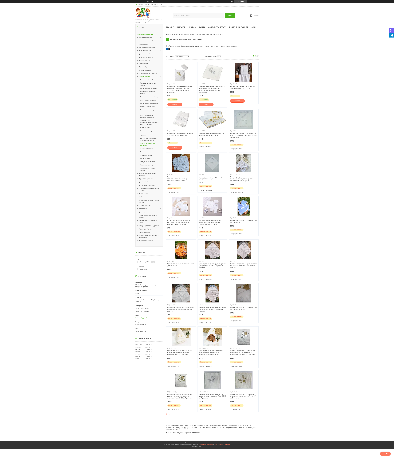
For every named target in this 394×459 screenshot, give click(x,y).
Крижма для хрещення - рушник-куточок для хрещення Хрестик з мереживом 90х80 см (212, 265)
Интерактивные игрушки (147, 185)
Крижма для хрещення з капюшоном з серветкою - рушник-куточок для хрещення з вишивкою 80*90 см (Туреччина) (180, 89)
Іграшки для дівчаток (145, 37)
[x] (169, 49)
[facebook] (167, 49)
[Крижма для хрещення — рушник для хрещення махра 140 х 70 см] (243, 72)
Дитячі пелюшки (145, 127)
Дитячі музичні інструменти (148, 73)
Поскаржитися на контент (205, 444)
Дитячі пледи (144, 152)
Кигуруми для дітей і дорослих (149, 226)
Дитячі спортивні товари (147, 54)
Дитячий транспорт (145, 70)
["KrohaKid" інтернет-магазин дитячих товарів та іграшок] (153, 13)
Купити (174, 104)
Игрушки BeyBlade (145, 67)
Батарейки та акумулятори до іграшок (149, 201)
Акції (253, 27)
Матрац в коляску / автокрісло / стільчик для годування (148, 133)
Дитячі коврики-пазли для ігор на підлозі (149, 189)
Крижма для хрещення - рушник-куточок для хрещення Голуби (212, 178)
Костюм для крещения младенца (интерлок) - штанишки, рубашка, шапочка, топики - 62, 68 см (178, 222)
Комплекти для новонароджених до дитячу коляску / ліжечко (149, 122)
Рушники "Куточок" (146, 149)
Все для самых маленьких (147, 47)
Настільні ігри (143, 194)
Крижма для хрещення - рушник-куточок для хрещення (243, 221)
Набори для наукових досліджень (146, 242)
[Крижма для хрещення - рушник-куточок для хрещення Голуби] (212, 163)
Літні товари (143, 197)
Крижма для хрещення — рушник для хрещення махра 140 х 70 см (242, 87)
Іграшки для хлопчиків (146, 41)
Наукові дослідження (146, 179)
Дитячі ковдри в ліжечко (148, 100)
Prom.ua (206, 443)
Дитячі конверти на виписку (149, 103)
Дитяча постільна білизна (148, 80)
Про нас (192, 27)
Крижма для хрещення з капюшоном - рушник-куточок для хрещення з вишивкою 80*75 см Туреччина (180, 352)
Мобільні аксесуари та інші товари (148, 221)
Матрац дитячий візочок (148, 106)
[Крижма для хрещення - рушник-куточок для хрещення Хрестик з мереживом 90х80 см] (212, 250)
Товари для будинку (145, 229)
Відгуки (202, 27)
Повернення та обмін (238, 27)
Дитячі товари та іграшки (145, 34)
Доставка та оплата (217, 27)
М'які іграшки (143, 208)
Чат (387, 453)
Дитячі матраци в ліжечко (148, 88)
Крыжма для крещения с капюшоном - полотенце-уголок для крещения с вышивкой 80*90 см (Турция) (243, 179)
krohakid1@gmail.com (142, 318)
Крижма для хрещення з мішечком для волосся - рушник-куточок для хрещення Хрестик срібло (243, 135)
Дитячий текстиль (144, 76)
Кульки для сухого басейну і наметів (148, 216)
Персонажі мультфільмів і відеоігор (147, 174)
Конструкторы (143, 44)
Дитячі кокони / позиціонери (149, 97)
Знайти (230, 15)
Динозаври (142, 212)
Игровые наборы (144, 60)
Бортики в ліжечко (146, 155)
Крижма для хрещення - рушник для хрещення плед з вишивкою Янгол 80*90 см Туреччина (212, 396)
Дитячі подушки (145, 158)
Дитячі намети (143, 63)
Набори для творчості (146, 57)
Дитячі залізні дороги (146, 182)
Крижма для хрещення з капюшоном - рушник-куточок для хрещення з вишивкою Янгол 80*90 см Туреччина (243, 352)
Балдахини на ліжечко (147, 161)
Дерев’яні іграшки (144, 232)
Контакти (181, 27)
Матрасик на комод (146, 165)
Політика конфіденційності (222, 444)
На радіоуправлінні (145, 50)
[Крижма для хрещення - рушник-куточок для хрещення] (243, 206)
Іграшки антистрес (145, 205)
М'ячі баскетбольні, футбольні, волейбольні (149, 236)
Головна (170, 27)
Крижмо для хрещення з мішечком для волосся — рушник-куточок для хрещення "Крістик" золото (180, 179)
